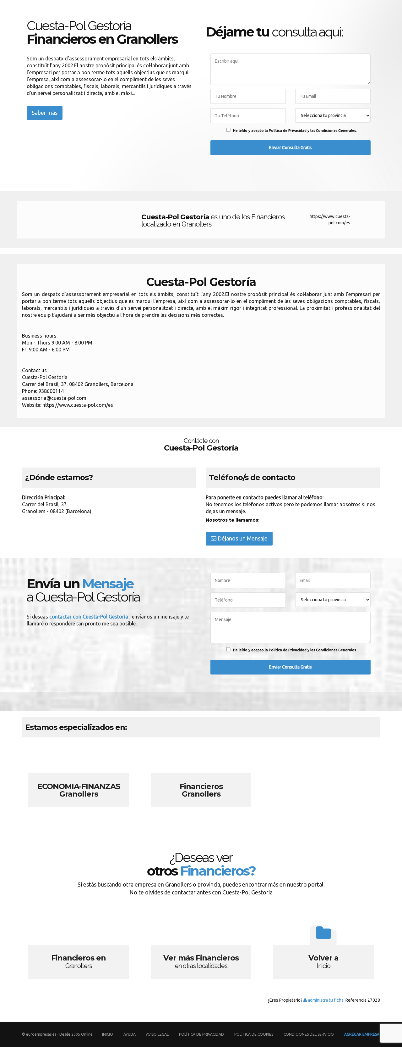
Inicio (107, 1034)
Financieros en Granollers (78, 949)
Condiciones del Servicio (309, 1034)
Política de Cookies (253, 1034)
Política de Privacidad (202, 1034)
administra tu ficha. (326, 1000)
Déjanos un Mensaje (242, 538)
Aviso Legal (157, 1034)
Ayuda (129, 1034)
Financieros (201, 778)
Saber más (44, 112)
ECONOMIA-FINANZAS (78, 778)
